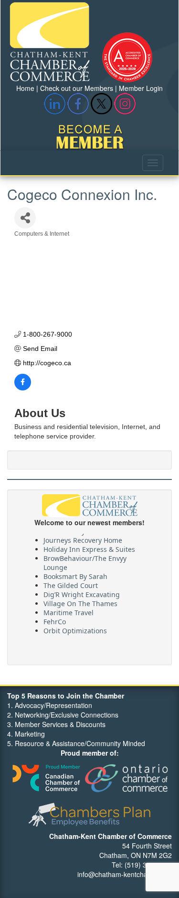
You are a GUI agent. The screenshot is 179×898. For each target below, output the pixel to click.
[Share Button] (25, 218)
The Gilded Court (70, 583)
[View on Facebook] (22, 388)
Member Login (141, 88)
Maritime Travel (68, 610)
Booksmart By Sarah (75, 574)
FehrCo (54, 619)
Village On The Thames (80, 601)
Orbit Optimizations (75, 628)
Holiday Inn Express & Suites (89, 547)
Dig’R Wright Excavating (81, 592)
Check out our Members (76, 88)
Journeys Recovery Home (82, 538)
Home (25, 88)
